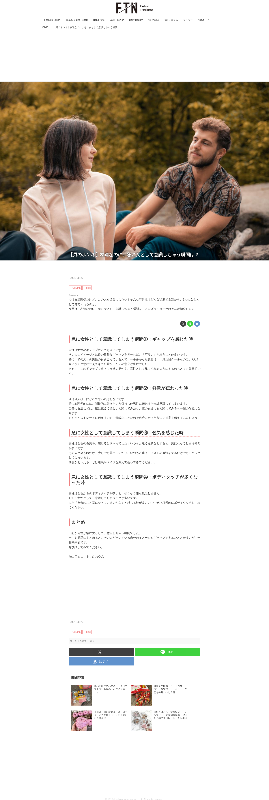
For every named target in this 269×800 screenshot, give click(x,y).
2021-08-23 (76, 277)
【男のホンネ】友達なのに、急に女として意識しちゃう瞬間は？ (134, 254)
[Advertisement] (134, 55)
